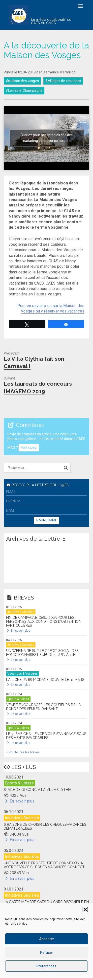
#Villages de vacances (63, 81)
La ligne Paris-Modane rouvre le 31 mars (45, 680)
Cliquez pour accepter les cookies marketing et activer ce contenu (47, 138)
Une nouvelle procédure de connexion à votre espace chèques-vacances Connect (44, 865)
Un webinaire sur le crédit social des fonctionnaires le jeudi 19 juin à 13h (42, 653)
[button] (85, 909)
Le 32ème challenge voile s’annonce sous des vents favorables (46, 736)
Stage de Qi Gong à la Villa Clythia (37, 790)
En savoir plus (20, 630)
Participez (29, 447)
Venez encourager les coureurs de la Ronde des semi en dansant (43, 707)
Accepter (46, 939)
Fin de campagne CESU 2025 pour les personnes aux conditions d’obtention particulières (43, 621)
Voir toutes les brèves (24, 752)
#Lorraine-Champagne (24, 90)
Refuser (46, 952)
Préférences (46, 966)
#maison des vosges (22, 81)
